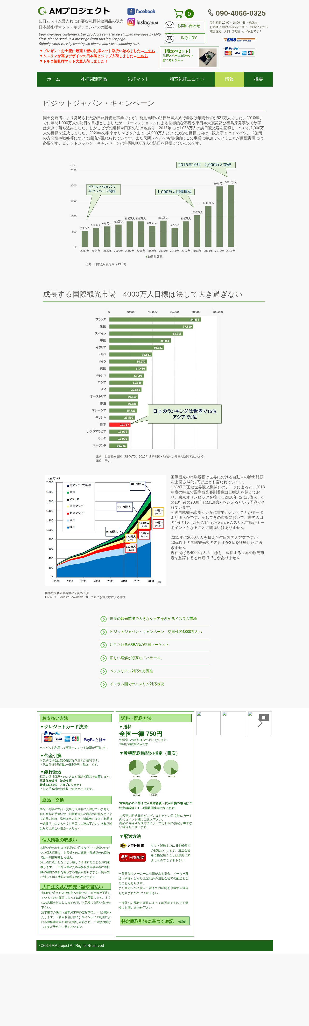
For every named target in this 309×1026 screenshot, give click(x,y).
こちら (149, 51)
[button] (185, 13)
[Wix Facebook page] (131, 11)
